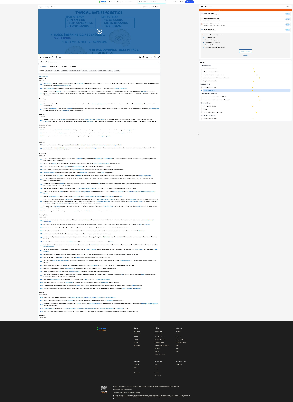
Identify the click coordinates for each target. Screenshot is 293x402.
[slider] (66, 57)
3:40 (41, 169)
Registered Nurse (159, 342)
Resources (128, 2)
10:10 (41, 285)
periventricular (138, 104)
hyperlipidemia (104, 282)
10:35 (41, 297)
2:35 (41, 145)
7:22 (41, 234)
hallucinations (65, 110)
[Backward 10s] (52, 57)
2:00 (41, 130)
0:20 (41, 88)
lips (99, 183)
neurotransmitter (60, 85)
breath (143, 275)
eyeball (60, 257)
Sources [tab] (64, 66)
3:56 (41, 175)
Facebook (178, 337)
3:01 (41, 159)
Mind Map (117, 70)
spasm (67, 166)
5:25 (41, 201)
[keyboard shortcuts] (151, 57)
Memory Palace (102, 70)
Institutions (174, 2)
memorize (86, 220)
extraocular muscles (77, 166)
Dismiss (289, 10)
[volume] (60, 57)
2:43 (41, 149)
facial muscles (83, 172)
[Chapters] (139, 57)
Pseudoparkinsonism (48, 172)
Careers (136, 367)
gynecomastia (108, 158)
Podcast (157, 373)
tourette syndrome (110, 297)
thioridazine (68, 130)
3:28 (41, 166)
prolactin (47, 95)
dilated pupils (76, 196)
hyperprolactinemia (90, 308)
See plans (245, 55)
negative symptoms (90, 119)
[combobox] (152, 2)
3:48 (41, 172)
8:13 (41, 250)
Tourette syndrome (104, 145)
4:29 (41, 184)
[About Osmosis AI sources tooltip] (223, 10)
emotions (143, 91)
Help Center (158, 375)
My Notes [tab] (73, 66)
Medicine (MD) (159, 331)
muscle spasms (98, 163)
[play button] (40, 57)
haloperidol (90, 121)
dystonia (54, 163)
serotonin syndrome (117, 191)
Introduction (49, 70)
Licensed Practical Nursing (162, 345)
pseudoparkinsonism (78, 169)
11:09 (41, 308)
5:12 (41, 196)
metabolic (139, 206)
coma (61, 191)
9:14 (41, 268)
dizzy (86, 279)
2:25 (41, 136)
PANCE (136, 337)
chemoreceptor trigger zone (99, 104)
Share (145, 7)
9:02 (41, 265)
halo (140, 225)
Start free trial (245, 51)
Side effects (93, 70)
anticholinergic (133, 201)
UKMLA (136, 342)
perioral (62, 183)
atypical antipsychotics (121, 88)
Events (156, 370)
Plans (111, 2)
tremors (79, 176)
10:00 (41, 282)
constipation (69, 203)
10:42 (41, 300)
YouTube (177, 331)
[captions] (147, 57)
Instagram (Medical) (180, 339)
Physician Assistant (160, 339)
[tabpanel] (99, 194)
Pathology (64, 70)
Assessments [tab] (54, 66)
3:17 (41, 163)
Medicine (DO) (158, 334)
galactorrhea (98, 158)
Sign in (181, 2)
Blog (156, 367)
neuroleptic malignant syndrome (87, 188)
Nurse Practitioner (160, 337)
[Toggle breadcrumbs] (55, 7)
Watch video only (43, 76)
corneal (76, 211)
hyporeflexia (109, 196)
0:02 (41, 84)
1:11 (41, 109)
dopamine (67, 85)
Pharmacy (157, 351)
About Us (136, 364)
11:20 (41, 311)
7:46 (41, 241)
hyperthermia (86, 191)
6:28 (41, 220)
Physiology (56, 70)
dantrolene (133, 199)
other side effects (55, 279)
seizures (78, 191)
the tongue (106, 163)
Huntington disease (117, 145)
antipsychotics (50, 88)
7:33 (41, 238)
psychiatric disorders (61, 148)
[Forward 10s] (56, 57)
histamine (134, 285)
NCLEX (136, 339)
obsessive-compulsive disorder (90, 145)
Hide (288, 7)
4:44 (41, 188)
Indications (84, 70)
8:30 (41, 254)
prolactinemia (69, 282)
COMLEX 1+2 (137, 334)
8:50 (41, 261)
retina (119, 237)
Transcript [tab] (43, 66)
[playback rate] (154, 57)
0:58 (41, 104)
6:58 (41, 227)
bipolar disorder (77, 145)
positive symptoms (154, 109)
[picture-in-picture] (143, 57)
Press (135, 370)
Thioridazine (106, 237)
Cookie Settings (128, 389)
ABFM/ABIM (137, 345)
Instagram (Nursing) (180, 342)
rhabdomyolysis (69, 199)
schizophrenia (79, 83)
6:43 (41, 224)
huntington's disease (97, 297)
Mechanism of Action (75, 70)
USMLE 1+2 (137, 331)
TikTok (177, 351)
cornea (62, 237)
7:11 (41, 230)
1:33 (41, 120)
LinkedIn (177, 334)
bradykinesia (60, 176)
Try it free (189, 2)
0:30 (41, 93)
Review (110, 70)
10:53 (41, 304)
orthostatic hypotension (103, 201)
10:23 (41, 288)
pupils (120, 196)
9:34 (41, 275)
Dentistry (157, 348)
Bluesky (177, 345)
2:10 (41, 133)
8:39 (41, 257)
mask (103, 172)
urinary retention (59, 203)
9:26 (41, 271)
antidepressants (133, 191)
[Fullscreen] (158, 57)
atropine (141, 201)
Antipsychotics (47, 83)
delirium (70, 145)
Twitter (177, 348)
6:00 (41, 207)
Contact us (137, 373)
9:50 (41, 279)
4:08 (41, 179)
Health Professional (160, 354)
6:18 (41, 211)
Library (119, 2)
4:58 (41, 192)
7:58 (41, 245)
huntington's (70, 242)
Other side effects (108, 206)
